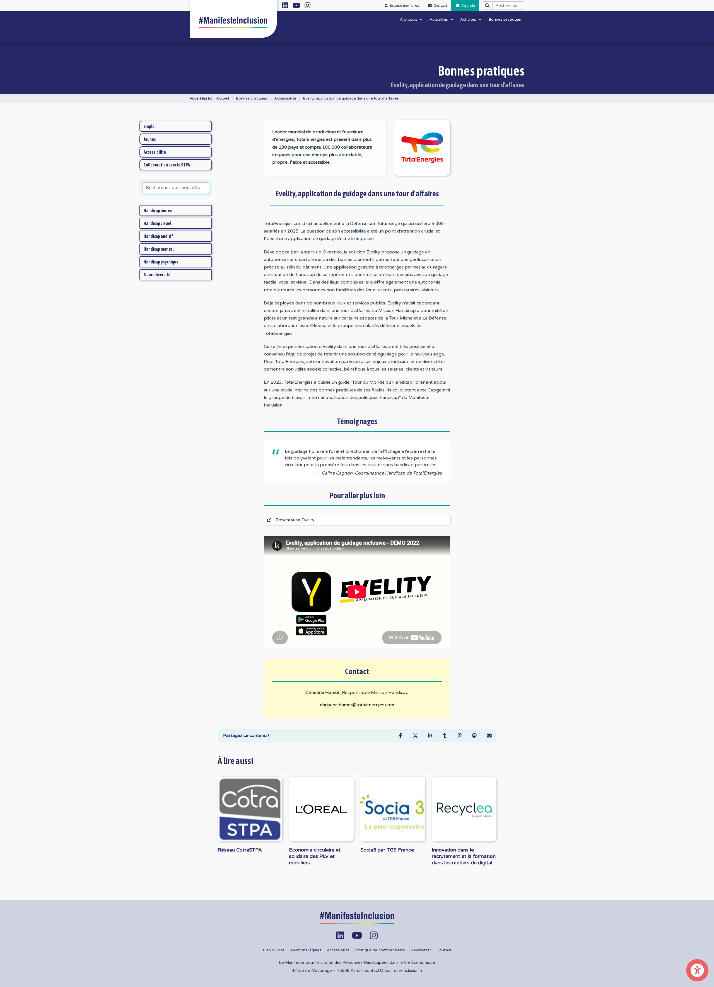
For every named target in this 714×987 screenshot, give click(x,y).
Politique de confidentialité (380, 950)
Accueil (222, 98)
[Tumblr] (444, 735)
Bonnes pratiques (251, 98)
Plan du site (273, 950)
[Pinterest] (459, 735)
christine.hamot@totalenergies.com (357, 705)
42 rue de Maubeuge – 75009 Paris (326, 970)
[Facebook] (400, 735)
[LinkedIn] (430, 735)
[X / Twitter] (415, 735)
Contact (444, 950)
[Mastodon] (474, 735)
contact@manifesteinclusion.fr (394, 970)
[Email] (489, 735)
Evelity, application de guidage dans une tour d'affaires (351, 98)
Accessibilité (285, 98)
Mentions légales (305, 950)
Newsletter (421, 950)
